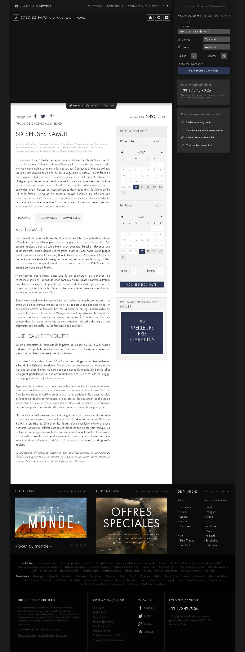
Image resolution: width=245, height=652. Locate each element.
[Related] (166, 20)
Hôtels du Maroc (103, 563)
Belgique (110, 576)
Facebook (149, 608)
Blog (155, 5)
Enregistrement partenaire (108, 640)
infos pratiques (47, 217)
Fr (168, 6)
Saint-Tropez (187, 540)
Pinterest (148, 632)
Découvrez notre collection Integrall (39, 567)
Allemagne (38, 576)
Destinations (100, 617)
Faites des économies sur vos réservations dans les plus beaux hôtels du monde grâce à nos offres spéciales (132, 538)
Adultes (124, 271)
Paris (182, 531)
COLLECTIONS (94, 5)
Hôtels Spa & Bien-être (125, 567)
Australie (53, 576)
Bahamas (80, 576)
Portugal (210, 536)
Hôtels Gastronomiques (191, 567)
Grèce (209, 517)
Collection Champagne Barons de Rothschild (196, 563)
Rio (181, 536)
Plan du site (61, 635)
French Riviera (48, 570)
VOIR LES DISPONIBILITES (142, 285)
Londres (184, 517)
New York (131, 580)
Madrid (184, 521)
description (25, 217)
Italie (208, 521)
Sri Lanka (132, 584)
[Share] (158, 20)
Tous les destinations (217, 491)
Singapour (117, 584)
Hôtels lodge (132, 570)
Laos (24, 580)
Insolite (147, 570)
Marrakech (186, 526)
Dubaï (183, 512)
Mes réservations (220, 6)
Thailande (211, 545)
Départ (129, 205)
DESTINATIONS (115, 5)
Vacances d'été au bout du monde (136, 563)
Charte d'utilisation (27, 635)
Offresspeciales (132, 517)
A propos (98, 608)
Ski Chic (209, 570)
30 (160, 186)
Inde (185, 576)
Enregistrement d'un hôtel (108, 635)
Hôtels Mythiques (99, 567)
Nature (163, 563)
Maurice (210, 531)
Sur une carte (210, 16)
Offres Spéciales (103, 622)
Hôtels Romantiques (166, 570)
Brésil (209, 507)
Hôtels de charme (191, 570)
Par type (225, 16)
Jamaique (211, 526)
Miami (118, 580)
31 (123, 192)
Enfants (151, 271)
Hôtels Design (166, 567)
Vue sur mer (148, 567)
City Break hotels (47, 563)
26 (136, 186)
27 (142, 186)
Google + (149, 624)
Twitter (147, 616)
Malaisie (61, 580)
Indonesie (197, 576)
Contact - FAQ (101, 626)
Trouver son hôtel (189, 16)
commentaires (71, 217)
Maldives (75, 580)
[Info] (16, 20)
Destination (184, 26)
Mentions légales (46, 635)
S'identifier (202, 6)
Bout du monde (216, 567)
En (164, 6)
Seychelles (212, 540)
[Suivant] (162, 152)
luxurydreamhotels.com (29, 607)
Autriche (66, 576)
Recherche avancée (189, 64)
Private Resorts (91, 570)
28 (148, 186)
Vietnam (161, 584)
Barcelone (186, 507)
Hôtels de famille (69, 570)
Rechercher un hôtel (203, 70)
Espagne (210, 512)
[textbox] (204, 31)
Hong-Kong (171, 576)
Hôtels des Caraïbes (74, 567)
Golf (33, 570)
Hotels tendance (112, 570)
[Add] (150, 20)
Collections (99, 612)
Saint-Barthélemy (195, 580)
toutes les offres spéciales (152, 491)
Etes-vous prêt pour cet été (74, 563)
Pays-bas (155, 580)
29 (154, 186)
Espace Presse (101, 631)
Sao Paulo (185, 545)
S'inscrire (189, 6)
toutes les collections (73, 491)
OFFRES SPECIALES (137, 5)
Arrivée (129, 141)
